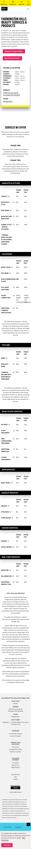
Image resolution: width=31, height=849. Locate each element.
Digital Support (15, 767)
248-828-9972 (7, 101)
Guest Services (15, 774)
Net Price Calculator (15, 752)
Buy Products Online (12, 58)
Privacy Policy (7, 827)
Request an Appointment (14, 51)
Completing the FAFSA (15, 749)
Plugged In (19, 827)
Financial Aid (15, 747)
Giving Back (15, 763)
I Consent (6, 845)
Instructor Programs (15, 736)
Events (15, 779)
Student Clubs (15, 765)
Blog (15, 777)
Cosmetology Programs (15, 733)
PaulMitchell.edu (17, 792)
